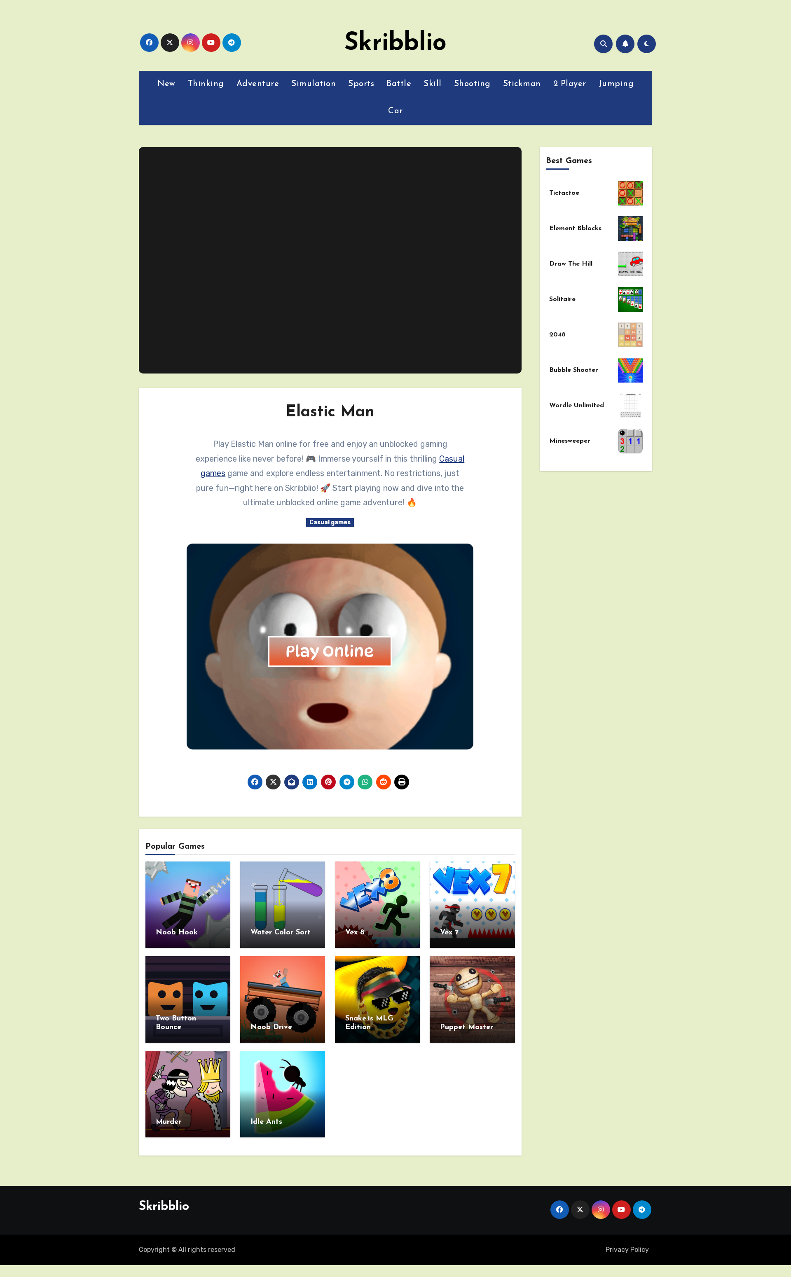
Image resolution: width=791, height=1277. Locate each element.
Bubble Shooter (573, 370)
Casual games (330, 522)
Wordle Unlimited (576, 405)
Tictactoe (564, 193)
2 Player (569, 84)
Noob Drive (271, 1027)
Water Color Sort (280, 932)
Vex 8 (355, 932)
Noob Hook (177, 932)
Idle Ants (266, 1122)
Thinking (206, 84)
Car (395, 111)
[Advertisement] (331, 260)
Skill (433, 84)
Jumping (616, 84)
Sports (361, 84)
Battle (398, 84)
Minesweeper (569, 441)
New (166, 84)
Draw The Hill (570, 264)
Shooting (472, 84)
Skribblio (395, 43)
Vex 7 (449, 932)
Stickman (522, 84)
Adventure (257, 84)
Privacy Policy (627, 1250)
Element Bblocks (575, 228)
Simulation (313, 84)
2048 (557, 335)
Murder (168, 1122)
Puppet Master (466, 1027)
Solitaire (562, 299)
